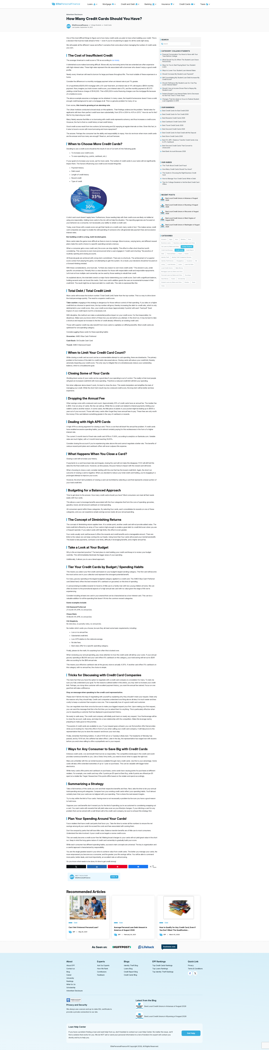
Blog (68, 972)
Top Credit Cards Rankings (162, 965)
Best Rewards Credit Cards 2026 (173, 118)
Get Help (191, 1033)
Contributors (101, 972)
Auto (176, 239)
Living (163, 264)
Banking (183, 239)
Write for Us (70, 984)
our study (115, 60)
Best (189, 239)
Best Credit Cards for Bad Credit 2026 (175, 110)
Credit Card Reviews (167, 250)
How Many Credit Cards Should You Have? (177, 169)
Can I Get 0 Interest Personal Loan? (83, 927)
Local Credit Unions (167, 268)
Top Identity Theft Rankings (162, 972)
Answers (163, 239)
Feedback (101, 975)
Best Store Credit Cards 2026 (172, 136)
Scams (173, 278)
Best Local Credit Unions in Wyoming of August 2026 (165, 1016)
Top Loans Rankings (160, 969)
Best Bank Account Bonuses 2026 (174, 151)
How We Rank (102, 969)
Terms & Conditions (195, 969)
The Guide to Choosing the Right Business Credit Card (179, 174)
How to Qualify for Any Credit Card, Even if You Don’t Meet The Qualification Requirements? (177, 928)
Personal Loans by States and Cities (171, 275)
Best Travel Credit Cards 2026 (172, 125)
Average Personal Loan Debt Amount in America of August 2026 (130, 928)
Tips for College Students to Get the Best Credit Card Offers (180, 183)
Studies (187, 282)
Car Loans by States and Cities (170, 246)
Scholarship (181, 278)
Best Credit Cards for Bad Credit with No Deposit (179, 133)
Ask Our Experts (103, 965)
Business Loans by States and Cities (184, 243)
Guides (187, 253)
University (70, 978)
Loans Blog (128, 969)
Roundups (188, 275)
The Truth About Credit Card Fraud (174, 165)
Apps (170, 239)
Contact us (70, 969)
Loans (180, 264)
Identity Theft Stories (167, 261)
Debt (162, 253)
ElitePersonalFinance (80, 25)
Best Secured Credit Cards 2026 (173, 129)
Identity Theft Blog (131, 965)
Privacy (191, 965)
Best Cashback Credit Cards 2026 (174, 122)
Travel (193, 282)
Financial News (171, 253)
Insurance (189, 261)
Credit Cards (108, 25)
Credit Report (190, 250)
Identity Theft (165, 257)
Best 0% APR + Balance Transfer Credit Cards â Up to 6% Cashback (180, 141)
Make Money (179, 268)
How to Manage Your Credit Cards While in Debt (179, 178)
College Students (96, 25)
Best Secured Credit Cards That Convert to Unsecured (177, 147)
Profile (113, 877)
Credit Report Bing (131, 972)
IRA (196, 261)
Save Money (164, 278)
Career (68, 975)
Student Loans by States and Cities (171, 282)
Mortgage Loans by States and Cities (172, 271)
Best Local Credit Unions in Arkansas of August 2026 (165, 1006)
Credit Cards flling (130, 975)
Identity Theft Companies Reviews (181, 257)
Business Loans (166, 243)
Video (163, 286)
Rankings (69, 981)
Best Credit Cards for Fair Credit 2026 (175, 114)
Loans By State (189, 264)
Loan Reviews (171, 264)
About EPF (70, 965)
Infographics (180, 261)
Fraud (180, 253)
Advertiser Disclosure (74, 14)
